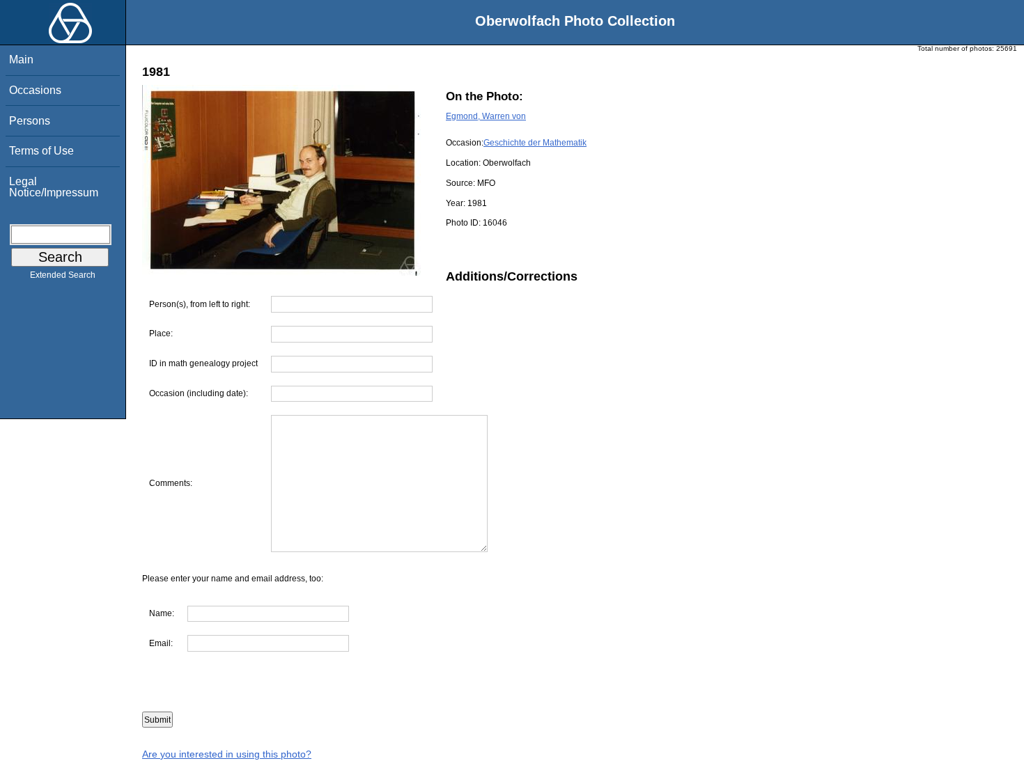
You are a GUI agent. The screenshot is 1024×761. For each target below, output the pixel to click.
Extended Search (62, 275)
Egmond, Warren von (486, 116)
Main (21, 59)
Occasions (35, 90)
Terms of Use (41, 151)
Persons (29, 121)
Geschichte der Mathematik (535, 143)
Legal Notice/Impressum (53, 186)
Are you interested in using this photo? (226, 754)
